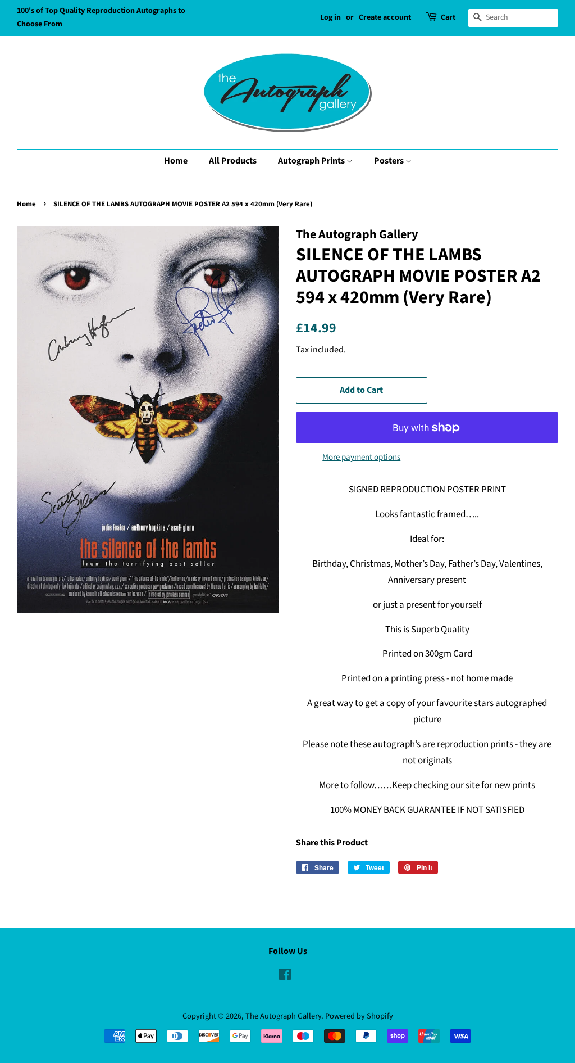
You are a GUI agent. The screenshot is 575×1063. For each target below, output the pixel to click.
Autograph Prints (312, 161)
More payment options (361, 457)
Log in (330, 17)
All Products (233, 161)
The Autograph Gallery (283, 1016)
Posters (389, 161)
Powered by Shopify (359, 1016)
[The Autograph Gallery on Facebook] (285, 977)
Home (176, 161)
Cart (448, 17)
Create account (385, 17)
